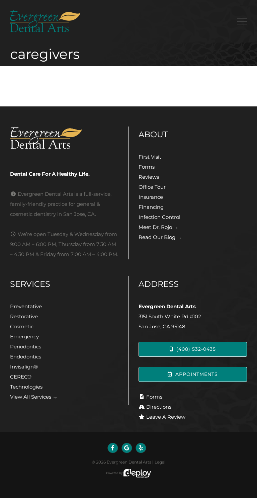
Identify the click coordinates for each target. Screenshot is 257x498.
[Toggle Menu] (242, 21)
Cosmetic (21, 326)
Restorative (24, 316)
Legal (160, 462)
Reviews (149, 177)
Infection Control (159, 217)
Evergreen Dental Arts (129, 462)
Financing (151, 207)
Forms (147, 167)
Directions (158, 407)
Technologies (26, 387)
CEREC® (20, 377)
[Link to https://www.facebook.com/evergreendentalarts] (112, 448)
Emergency (24, 336)
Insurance (151, 197)
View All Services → (34, 397)
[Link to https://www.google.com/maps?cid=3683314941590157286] (126, 448)
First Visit (150, 157)
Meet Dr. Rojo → (158, 227)
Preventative (26, 306)
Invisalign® (24, 366)
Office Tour (152, 187)
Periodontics (25, 346)
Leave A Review (165, 417)
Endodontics (25, 356)
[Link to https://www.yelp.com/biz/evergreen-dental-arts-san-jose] (141, 448)
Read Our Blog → (160, 237)
